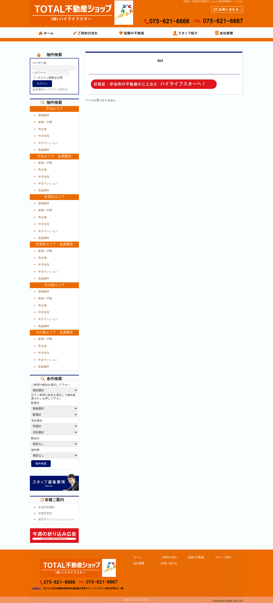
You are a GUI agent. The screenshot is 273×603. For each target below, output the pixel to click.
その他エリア (54, 285)
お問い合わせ (169, 563)
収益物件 (43, 149)
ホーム (47, 33)
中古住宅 (43, 135)
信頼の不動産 (136, 33)
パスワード (39, 72)
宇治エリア (54, 108)
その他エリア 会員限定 (54, 332)
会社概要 (225, 33)
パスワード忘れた (57, 89)
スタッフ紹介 (185, 33)
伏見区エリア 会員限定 (54, 244)
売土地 (42, 129)
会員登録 (38, 89)
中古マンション (48, 143)
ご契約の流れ (86, 33)
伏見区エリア (54, 197)
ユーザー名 (39, 62)
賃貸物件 (43, 115)
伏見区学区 (45, 513)
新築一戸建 (45, 122)
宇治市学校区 (46, 507)
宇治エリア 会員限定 (54, 156)
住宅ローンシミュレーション (56, 519)
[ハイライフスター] (82, 20)
